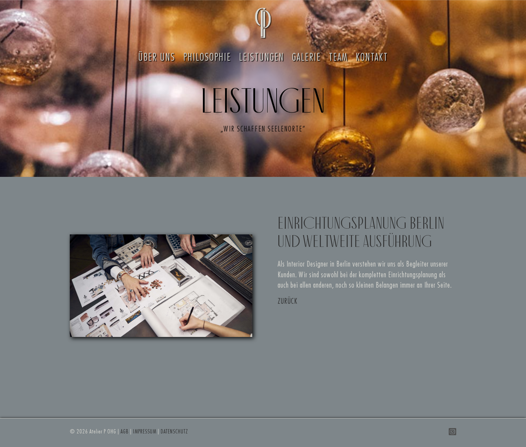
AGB (125, 431)
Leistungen (261, 58)
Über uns (156, 58)
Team (338, 58)
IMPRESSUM (144, 431)
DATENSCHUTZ (174, 431)
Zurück (287, 301)
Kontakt (372, 58)
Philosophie (207, 58)
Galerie (306, 58)
